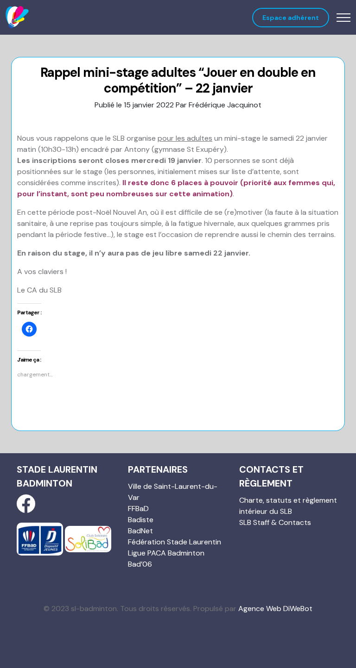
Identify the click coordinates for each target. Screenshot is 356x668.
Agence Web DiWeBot (275, 608)
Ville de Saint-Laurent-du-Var (172, 491)
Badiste (140, 519)
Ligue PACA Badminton (166, 553)
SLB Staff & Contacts (275, 522)
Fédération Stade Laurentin (174, 542)
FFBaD (138, 508)
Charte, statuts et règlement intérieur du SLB (288, 505)
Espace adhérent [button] (290, 17)
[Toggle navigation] (343, 17)
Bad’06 (140, 564)
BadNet (140, 531)
